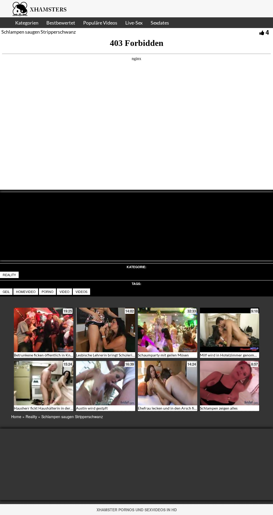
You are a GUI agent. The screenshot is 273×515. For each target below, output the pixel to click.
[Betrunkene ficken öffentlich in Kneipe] (43, 330)
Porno (47, 291)
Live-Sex (134, 23)
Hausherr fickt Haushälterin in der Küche (48, 408)
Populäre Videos (100, 23)
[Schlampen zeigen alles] (229, 383)
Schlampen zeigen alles (219, 408)
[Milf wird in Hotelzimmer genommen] (229, 330)
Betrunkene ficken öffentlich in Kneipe (45, 355)
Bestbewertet (60, 23)
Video (64, 291)
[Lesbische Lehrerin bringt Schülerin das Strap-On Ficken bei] (105, 330)
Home (16, 416)
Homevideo (25, 291)
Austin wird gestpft (92, 408)
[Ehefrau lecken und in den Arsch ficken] (167, 383)
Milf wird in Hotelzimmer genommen (230, 355)
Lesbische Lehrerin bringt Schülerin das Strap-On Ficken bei (125, 355)
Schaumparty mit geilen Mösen (163, 355)
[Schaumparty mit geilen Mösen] (167, 330)
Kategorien (26, 23)
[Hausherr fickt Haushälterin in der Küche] (43, 383)
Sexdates (160, 23)
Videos (81, 291)
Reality (9, 274)
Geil (6, 291)
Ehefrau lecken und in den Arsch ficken (170, 408)
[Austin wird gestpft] (105, 383)
